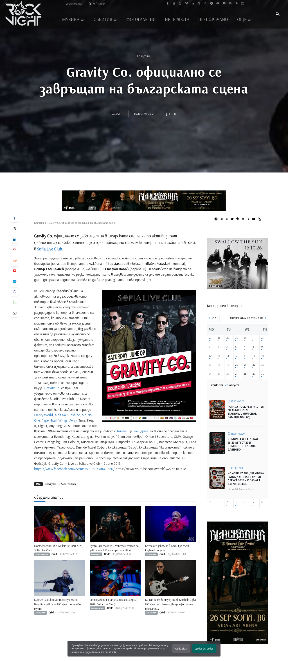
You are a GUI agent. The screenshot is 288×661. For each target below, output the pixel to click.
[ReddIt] (14, 260)
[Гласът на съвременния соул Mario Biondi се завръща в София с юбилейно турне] (59, 578)
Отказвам (181, 648)
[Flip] (14, 270)
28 (219, 337)
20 (236, 364)
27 (210, 337)
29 (227, 337)
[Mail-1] (230, 3)
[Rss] (236, 3)
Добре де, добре (204, 648)
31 (245, 337)
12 (227, 355)
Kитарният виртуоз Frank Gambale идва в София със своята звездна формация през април (170, 604)
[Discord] (217, 3)
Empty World (43, 415)
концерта (140, 431)
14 (245, 355)
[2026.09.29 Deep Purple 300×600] (237, 641)
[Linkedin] (192, 3)
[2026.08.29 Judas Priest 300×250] (237, 287)
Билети (122, 431)
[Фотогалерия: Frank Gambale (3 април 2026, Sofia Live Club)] (115, 578)
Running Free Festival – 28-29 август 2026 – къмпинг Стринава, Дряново (244, 444)
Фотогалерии (42, 554)
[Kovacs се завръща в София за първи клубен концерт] (170, 524)
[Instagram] (174, 3)
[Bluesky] (186, 3)
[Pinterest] (205, 3)
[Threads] (180, 3)
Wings (63, 420)
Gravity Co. (52, 388)
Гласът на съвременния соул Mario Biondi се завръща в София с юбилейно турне (58, 604)
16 (262, 355)
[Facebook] (167, 3)
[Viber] (14, 291)
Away (73, 420)
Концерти (143, 56)
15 (253, 355)
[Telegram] (211, 3)
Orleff (119, 114)
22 (253, 364)
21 (245, 364)
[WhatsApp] (14, 302)
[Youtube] (224, 3)
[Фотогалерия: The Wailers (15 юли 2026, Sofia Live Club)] (59, 524)
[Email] (14, 313)
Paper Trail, (50, 420)
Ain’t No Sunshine (67, 415)
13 (236, 355)
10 (210, 355)
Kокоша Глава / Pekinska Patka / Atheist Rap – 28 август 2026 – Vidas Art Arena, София (246, 478)
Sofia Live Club (49, 249)
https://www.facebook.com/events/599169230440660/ (74, 468)
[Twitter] (199, 3)
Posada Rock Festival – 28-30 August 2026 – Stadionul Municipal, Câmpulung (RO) (246, 412)
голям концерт (142, 242)
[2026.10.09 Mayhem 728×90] (144, 200)
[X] (14, 228)
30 (236, 337)
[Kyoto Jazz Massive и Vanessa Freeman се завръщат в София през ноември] (115, 524)
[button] (277, 14)
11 (219, 355)
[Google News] (242, 3)
